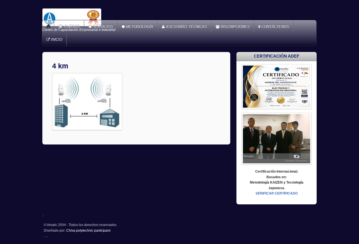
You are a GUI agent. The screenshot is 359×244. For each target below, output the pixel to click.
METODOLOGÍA (139, 26)
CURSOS (71, 26)
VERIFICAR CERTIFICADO (277, 193)
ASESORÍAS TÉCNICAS (186, 26)
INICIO (56, 39)
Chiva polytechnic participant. (88, 230)
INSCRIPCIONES (235, 26)
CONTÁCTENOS (274, 26)
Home (48, 26)
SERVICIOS (102, 26)
